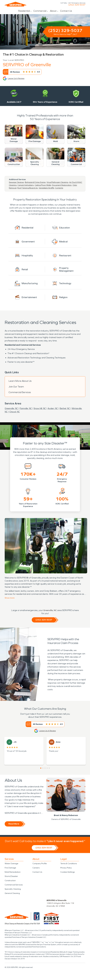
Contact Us (66, 10)
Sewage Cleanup (16, 182)
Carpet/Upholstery (25, 185)
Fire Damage (10, 868)
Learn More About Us (20, 381)
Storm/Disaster (11, 876)
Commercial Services (20, 392)
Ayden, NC (53, 408)
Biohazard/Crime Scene (35, 182)
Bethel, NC (65, 408)
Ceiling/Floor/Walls (43, 185)
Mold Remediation (13, 872)
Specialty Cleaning (13, 889)
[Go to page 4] (47, 768)
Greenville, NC (11, 408)
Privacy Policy (66, 868)
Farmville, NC (26, 408)
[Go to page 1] (40, 768)
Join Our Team (16, 386)
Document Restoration (62, 185)
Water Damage (11, 863)
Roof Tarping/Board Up (27, 188)
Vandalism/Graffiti (46, 188)
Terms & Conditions (68, 863)
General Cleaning (12, 893)
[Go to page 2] (42, 768)
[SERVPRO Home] (15, 4)
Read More (13, 823)
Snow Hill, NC (40, 408)
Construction (10, 880)
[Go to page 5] (49, 768)
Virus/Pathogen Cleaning (57, 182)
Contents (59, 188)
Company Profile (39, 863)
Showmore (10, 598)
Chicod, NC (14, 411)
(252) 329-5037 (76, 5)
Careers (35, 868)
